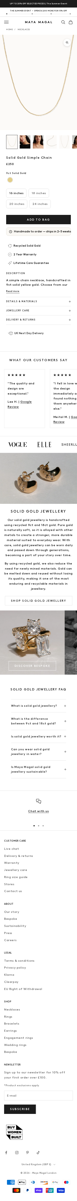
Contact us (13, 891)
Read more (13, 291)
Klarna (9, 975)
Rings (8, 1016)
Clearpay (11, 982)
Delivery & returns (18, 856)
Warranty (11, 863)
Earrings (10, 1031)
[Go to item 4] (51, 142)
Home (9, 29)
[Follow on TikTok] (38, 1153)
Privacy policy (15, 967)
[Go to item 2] (25, 142)
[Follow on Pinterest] (27, 1153)
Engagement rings (18, 1038)
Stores (9, 884)
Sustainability (15, 926)
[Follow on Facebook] (6, 1153)
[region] (38, 809)
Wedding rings (15, 1045)
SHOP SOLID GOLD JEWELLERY (38, 601)
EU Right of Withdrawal (23, 989)
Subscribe (20, 1109)
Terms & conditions (19, 961)
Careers (10, 940)
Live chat (11, 849)
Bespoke (10, 919)
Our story (11, 912)
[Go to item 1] (12, 142)
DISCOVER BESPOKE (32, 666)
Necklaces (24, 29)
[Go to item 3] (38, 142)
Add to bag (38, 219)
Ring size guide (16, 877)
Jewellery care (15, 870)
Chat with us (38, 811)
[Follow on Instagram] (17, 1153)
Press (8, 933)
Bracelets (11, 1023)
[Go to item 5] (64, 142)
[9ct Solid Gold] (10, 180)
